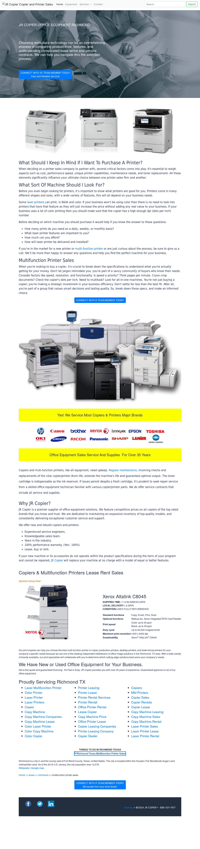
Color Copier (33, 736)
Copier (29, 707)
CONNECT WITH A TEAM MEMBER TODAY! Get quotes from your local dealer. (100, 784)
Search (192, 4)
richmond (43, 775)
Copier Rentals (141, 702)
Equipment (71, 4)
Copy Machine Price (92, 716)
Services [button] (85, 4)
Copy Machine (35, 712)
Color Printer (33, 692)
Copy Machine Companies (43, 716)
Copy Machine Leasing (147, 712)
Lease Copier (87, 712)
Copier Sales (140, 697)
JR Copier (57, 560)
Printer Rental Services (94, 697)
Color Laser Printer (38, 726)
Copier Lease (140, 707)
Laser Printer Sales (144, 726)
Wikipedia (24, 768)
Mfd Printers (139, 692)
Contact (98, 4)
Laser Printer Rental (145, 736)
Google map (37, 768)
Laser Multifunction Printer (43, 687)
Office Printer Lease (92, 721)
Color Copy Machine (39, 731)
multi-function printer (89, 248)
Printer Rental (87, 702)
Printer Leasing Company (96, 731)
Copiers (136, 687)
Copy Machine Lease (39, 721)
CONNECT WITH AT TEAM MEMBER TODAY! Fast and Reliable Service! (45, 74)
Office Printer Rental (92, 707)
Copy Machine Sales (145, 716)
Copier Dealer (87, 736)
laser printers (36, 202)
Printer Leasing (88, 687)
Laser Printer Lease (145, 731)
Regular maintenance (123, 470)
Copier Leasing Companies (97, 726)
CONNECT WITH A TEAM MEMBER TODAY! (100, 300)
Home (60, 4)
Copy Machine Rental (146, 721)
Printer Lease (87, 692)
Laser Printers (34, 702)
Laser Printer (34, 697)
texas (31, 775)
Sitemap (128, 807)
